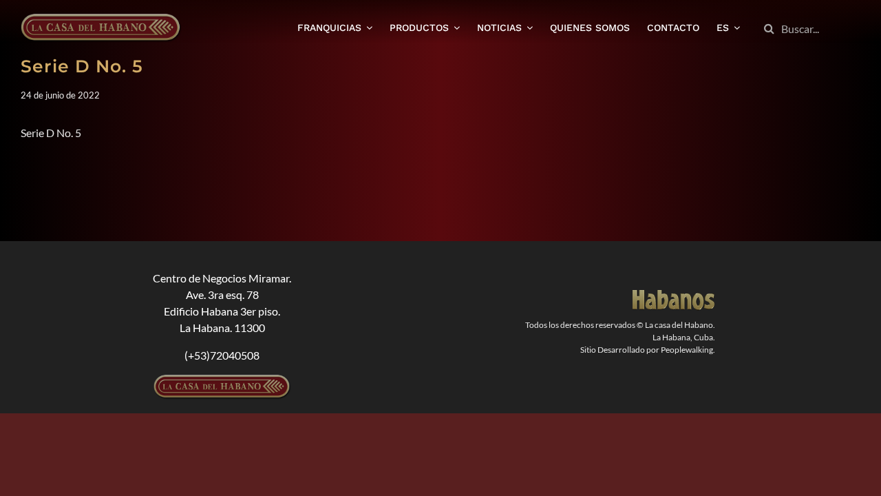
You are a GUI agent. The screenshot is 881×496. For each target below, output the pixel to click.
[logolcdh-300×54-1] (222, 379)
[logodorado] (674, 295)
